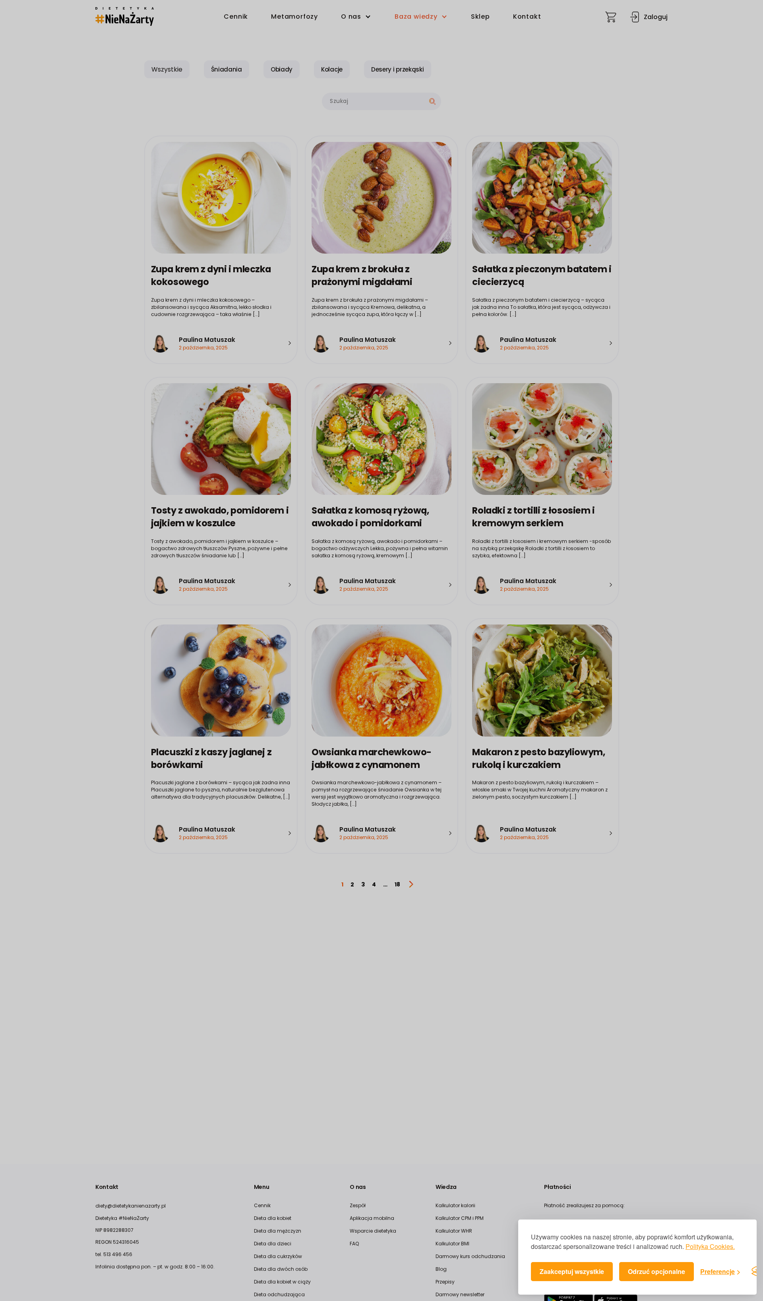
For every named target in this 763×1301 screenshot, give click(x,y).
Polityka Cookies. (710, 1246)
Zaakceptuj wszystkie (572, 1271)
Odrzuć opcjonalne (656, 1271)
